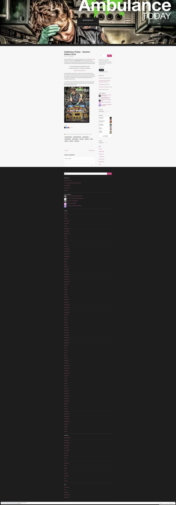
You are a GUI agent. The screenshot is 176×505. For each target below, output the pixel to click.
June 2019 (66, 289)
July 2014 (65, 426)
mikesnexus (88, 20)
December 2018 (66, 304)
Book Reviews (66, 440)
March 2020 (66, 266)
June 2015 (66, 406)
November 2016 (66, 368)
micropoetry (66, 455)
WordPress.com (66, 497)
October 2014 (66, 418)
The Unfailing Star (102, 84)
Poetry (65, 470)
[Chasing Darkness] (111, 122)
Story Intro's (66, 473)
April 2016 (66, 385)
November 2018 (66, 307)
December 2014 (66, 413)
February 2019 (66, 299)
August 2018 (66, 314)
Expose (100, 127)
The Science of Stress (67, 180)
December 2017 (66, 335)
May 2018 (65, 322)
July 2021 (65, 236)
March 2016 (66, 388)
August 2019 (66, 284)
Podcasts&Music (101, 161)
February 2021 (66, 246)
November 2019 (66, 276)
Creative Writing (101, 151)
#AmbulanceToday (69, 134)
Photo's (65, 465)
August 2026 (66, 213)
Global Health (80, 134)
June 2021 (66, 238)
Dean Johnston (103, 97)
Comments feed (66, 494)
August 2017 (66, 345)
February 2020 (66, 269)
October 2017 (66, 340)
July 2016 (65, 378)
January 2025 (66, 223)
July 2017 (65, 347)
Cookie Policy (19, 503)
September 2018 (67, 312)
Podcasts (65, 468)
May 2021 (65, 241)
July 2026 (65, 215)
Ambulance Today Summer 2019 (80, 70)
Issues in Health (85, 134)
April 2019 (66, 294)
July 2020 (65, 261)
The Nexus (90, 134)
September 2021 (67, 233)
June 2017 (66, 350)
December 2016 (66, 365)
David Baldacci (101, 132)
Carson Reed (103, 104)
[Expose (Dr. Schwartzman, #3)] (111, 129)
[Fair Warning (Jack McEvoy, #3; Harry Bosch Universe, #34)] (111, 126)
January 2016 (66, 393)
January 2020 (66, 271)
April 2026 (66, 218)
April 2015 (66, 408)
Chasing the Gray (92, 150)
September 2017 (67, 342)
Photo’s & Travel (101, 159)
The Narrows (101, 117)
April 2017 (66, 355)
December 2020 (66, 248)
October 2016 (66, 370)
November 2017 (66, 337)
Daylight (100, 131)
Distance (66, 150)
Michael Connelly (101, 118)
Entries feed (66, 492)
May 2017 (65, 352)
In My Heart (101, 89)
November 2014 (66, 416)
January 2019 (66, 302)
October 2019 (66, 279)
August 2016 (66, 375)
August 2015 (66, 403)
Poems (100, 164)
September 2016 (67, 373)
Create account (66, 487)
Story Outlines (66, 475)
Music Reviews (66, 463)
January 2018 (66, 332)
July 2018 (65, 317)
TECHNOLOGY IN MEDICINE (76, 205)
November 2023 (66, 228)
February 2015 (66, 411)
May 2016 (65, 383)
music (65, 460)
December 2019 (66, 274)
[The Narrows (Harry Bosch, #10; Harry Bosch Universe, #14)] (111, 119)
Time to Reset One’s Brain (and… (106, 95)
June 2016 (66, 380)
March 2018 (66, 327)
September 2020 (67, 256)
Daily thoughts (75, 134)
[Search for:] (105, 56)
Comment (92, 165)
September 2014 (67, 421)
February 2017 (66, 360)
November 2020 (66, 251)
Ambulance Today (91, 59)
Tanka (65, 478)
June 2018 (66, 319)
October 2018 (66, 309)
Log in (65, 489)
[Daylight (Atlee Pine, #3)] (111, 133)
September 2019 (67, 281)
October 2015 (66, 398)
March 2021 (66, 243)
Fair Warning (101, 124)
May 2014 (65, 431)
